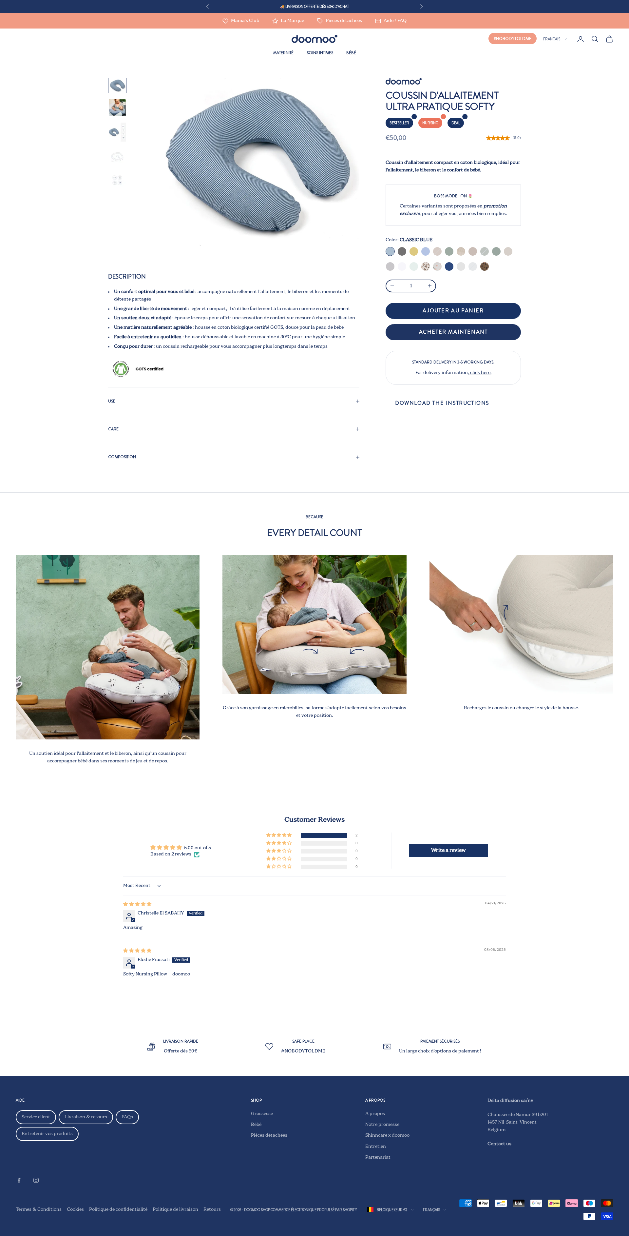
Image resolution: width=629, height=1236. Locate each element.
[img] (137, 904)
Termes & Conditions (39, 1209)
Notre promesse (382, 1124)
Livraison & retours (86, 1117)
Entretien (375, 1146)
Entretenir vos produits (47, 1133)
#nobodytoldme (512, 38)
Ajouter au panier (453, 310)
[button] (279, 835)
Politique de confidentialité (118, 1209)
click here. (480, 372)
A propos (375, 1113)
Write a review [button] (448, 850)
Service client (36, 1117)
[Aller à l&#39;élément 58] (117, 180)
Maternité (283, 53)
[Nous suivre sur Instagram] (36, 1180)
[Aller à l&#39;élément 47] (117, 107)
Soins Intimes (320, 53)
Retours (212, 1209)
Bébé (351, 53)
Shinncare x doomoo (387, 1135)
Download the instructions (442, 403)
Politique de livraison (175, 1209)
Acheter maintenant (453, 332)
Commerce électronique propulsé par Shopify (314, 1209)
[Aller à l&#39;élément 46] (117, 85)
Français (551, 39)
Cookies (75, 1209)
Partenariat (378, 1157)
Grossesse (262, 1113)
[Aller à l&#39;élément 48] (117, 132)
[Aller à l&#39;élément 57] (117, 156)
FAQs (127, 1117)
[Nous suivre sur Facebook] (19, 1180)
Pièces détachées (269, 1135)
